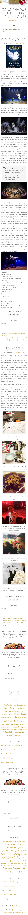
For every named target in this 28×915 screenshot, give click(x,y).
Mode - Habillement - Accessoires (9, 727)
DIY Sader (6, 623)
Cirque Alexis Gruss (21, 338)
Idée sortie (6, 340)
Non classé (25, 727)
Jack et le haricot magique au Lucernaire (12, 746)
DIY (2, 718)
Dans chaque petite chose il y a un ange (14, 13)
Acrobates (8, 338)
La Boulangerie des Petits (8, 750)
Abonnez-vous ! (14, 693)
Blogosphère (21, 705)
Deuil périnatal (19, 711)
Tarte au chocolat (14, 625)
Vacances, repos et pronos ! (8, 762)
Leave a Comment (19, 44)
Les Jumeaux (14, 724)
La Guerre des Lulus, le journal (9, 758)
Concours (7, 708)
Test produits (4, 336)
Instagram (9, 618)
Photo (2, 729)
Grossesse (12, 718)
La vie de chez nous (18, 618)
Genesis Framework (8, 912)
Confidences (13, 708)
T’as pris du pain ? (6, 754)
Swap (24, 729)
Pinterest (6, 729)
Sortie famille (20, 340)
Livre (20, 724)
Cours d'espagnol (21, 621)
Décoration (6, 718)
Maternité (24, 724)
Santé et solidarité (17, 729)
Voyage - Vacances (14, 736)
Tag (26, 729)
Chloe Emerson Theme (18, 910)
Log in (23, 912)
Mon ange (20, 727)
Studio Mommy (16, 906)
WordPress (18, 912)
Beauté (14, 705)
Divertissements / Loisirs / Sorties (16, 333)
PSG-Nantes (6, 625)
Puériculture (10, 729)
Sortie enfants (13, 340)
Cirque (14, 338)
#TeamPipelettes (7, 705)
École (20, 735)
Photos (22, 623)
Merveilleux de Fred (14, 623)
